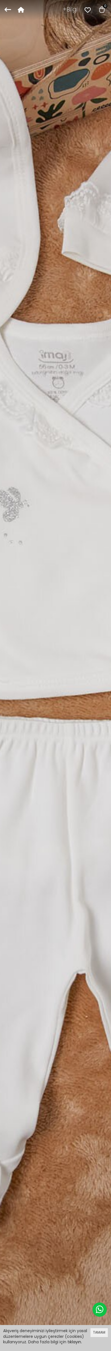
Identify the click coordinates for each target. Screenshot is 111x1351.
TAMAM (99, 1332)
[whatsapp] (99, 1309)
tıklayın (74, 1342)
